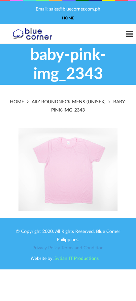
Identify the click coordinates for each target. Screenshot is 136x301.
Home (68, 18)
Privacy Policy (46, 248)
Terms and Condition (82, 248)
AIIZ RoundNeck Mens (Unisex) (69, 102)
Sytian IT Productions (76, 258)
